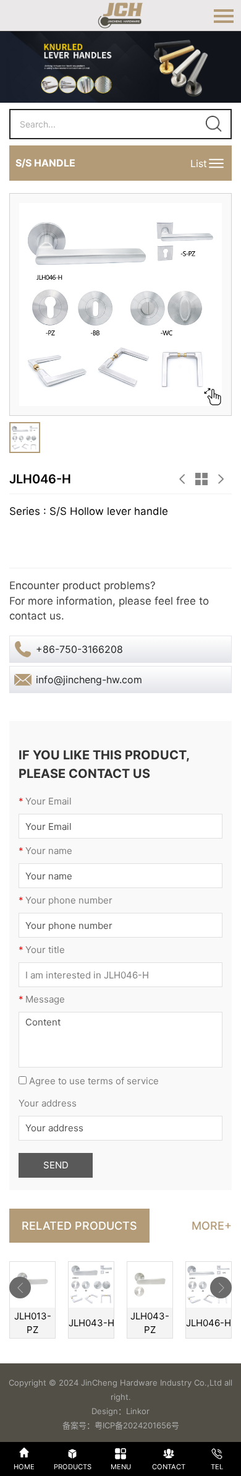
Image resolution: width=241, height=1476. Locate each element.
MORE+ (212, 1225)
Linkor (138, 1411)
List (198, 163)
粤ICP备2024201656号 (137, 1425)
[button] (20, 1287)
